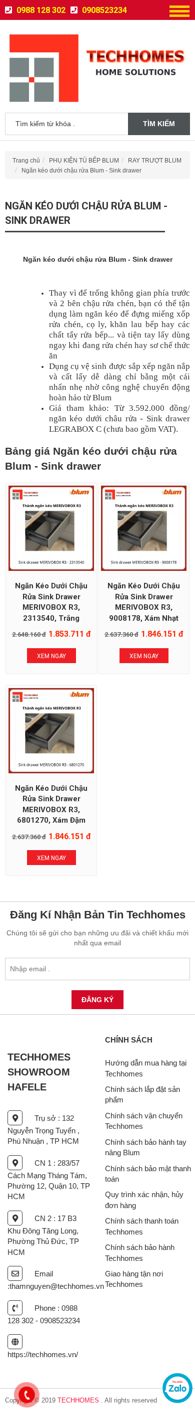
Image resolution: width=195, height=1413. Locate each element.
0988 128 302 (40, 10)
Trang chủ (26, 160)
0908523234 (103, 10)
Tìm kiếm (159, 124)
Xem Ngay (51, 656)
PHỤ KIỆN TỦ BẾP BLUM (84, 160)
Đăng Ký (98, 1000)
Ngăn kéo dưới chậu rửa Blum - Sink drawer (82, 170)
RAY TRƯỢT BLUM (155, 160)
